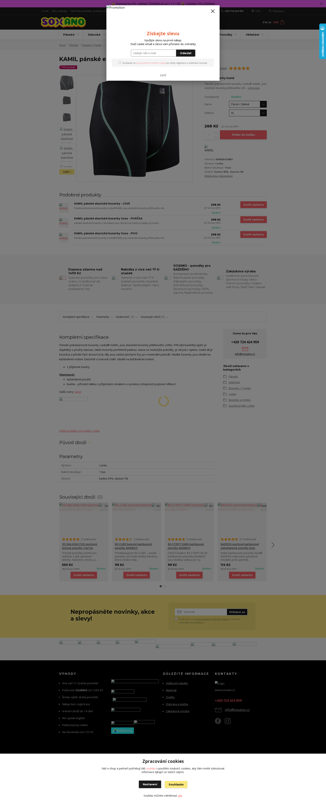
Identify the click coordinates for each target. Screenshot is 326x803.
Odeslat (185, 53)
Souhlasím (176, 784)
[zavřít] (213, 11)
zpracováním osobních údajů (150, 62)
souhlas (151, 768)
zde (180, 795)
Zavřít (163, 75)
